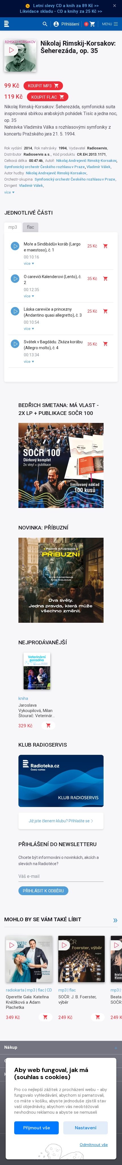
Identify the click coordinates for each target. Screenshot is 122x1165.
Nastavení (85, 1128)
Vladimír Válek (98, 167)
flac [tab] (30, 227)
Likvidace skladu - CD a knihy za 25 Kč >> (61, 11)
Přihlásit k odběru (43, 890)
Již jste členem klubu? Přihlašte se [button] (60, 821)
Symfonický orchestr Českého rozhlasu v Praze (44, 167)
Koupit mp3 (40, 85)
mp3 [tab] (13, 227)
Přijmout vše (36, 1128)
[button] (46, 24)
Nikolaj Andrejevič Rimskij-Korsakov (86, 160)
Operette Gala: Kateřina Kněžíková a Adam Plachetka (27, 1002)
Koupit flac (44, 97)
